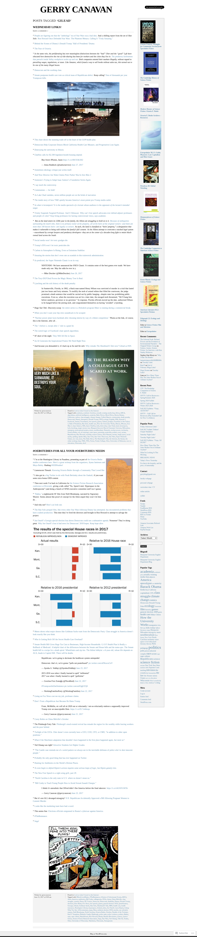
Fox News (85, 903)
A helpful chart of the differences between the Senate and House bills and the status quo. (88, 647)
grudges (110, 421)
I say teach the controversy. (45, 185)
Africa (118, 413)
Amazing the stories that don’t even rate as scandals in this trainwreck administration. (69, 255)
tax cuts (75, 439)
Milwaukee (126, 428)
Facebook (71, 421)
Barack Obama (150, 586)
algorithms (71, 415)
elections (70, 903)
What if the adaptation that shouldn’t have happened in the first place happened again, (79, 740)
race (119, 432)
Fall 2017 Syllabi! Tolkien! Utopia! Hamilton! (149, 431)
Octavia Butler (72, 432)
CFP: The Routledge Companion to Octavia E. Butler (148, 390)
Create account (145, 691)
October (108, 912)
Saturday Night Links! (148, 435)
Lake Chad (111, 426)
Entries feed (144, 697)
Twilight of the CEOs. (43, 732)
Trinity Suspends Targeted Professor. (49, 213)
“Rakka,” (38, 494)
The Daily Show (88, 439)
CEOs (104, 899)
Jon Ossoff (110, 908)
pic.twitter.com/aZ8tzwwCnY (101, 663)
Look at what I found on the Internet (86, 411)
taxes (80, 439)
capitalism (144, 593)
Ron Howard (81, 434)
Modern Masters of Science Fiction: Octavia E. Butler (150, 110)
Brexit (117, 415)
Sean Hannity (107, 434)
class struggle (85, 417)
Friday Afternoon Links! (148, 427)
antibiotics (81, 899)
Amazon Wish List (146, 528)
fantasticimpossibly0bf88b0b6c (151, 360)
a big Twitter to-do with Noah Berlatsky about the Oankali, (69, 475)
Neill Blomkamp (78, 912)
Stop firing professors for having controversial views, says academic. (78, 216)
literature (143, 630)
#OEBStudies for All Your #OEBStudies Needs (69, 450)
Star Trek (90, 436)
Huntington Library (81, 908)
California (71, 417)
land (117, 426)
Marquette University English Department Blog (150, 561)
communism (116, 417)
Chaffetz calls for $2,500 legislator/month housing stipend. (58, 155)
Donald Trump (93, 419)
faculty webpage (145, 479)
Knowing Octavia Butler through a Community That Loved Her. (78, 470)
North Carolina (90, 912)
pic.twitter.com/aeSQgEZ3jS (76, 686)
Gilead (104, 421)
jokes (104, 908)
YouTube (143, 519)
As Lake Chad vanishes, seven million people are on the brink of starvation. (65, 195)
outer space (93, 432)
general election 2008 (149, 612)
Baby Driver (100, 415)
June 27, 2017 (77, 165)
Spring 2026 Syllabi (147, 401)
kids (98, 426)
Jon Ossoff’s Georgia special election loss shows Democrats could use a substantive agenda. (71, 521)
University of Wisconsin (80, 921)
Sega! (36, 821)
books (142, 590)
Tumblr (142, 506)
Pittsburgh (95, 914)
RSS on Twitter (145, 515)
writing (157, 683)
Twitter (126, 918)
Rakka (126, 914)
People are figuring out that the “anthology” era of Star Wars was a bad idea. (65, 36)
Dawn (82, 901)
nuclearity (124, 430)
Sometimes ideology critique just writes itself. (53, 170)
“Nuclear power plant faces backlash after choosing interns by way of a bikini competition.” (71, 318)
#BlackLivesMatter (82, 897)
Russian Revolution (110, 916)
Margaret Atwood (97, 428)
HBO (110, 906)
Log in (142, 694)
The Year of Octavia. (42, 49)
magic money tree (84, 428)
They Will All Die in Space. (64, 336)
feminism (158, 606)
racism (124, 432)
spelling (75, 436)
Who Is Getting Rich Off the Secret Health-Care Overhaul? (58, 639)
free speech (92, 421)
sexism (114, 434)
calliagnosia (98, 899)
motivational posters (81, 430)
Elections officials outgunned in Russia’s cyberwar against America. (76, 811)
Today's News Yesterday (148, 460)
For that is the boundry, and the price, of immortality (151, 464)
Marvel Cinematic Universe (112, 428)
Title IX (120, 918)
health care (92, 424)
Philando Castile (85, 914)
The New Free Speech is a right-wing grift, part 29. (55, 773)
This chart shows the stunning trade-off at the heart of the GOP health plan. (65, 140)
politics (114, 432)
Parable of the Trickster (120, 912)
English (111, 419)
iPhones (123, 424)
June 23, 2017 (82, 668)
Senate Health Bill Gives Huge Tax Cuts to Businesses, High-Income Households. (67, 644)
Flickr (142, 517)
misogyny (71, 430)
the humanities (151, 673)
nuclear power (115, 430)
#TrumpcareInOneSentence (53, 686)
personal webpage (146, 483)
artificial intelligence (82, 415)
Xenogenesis (108, 921)
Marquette (155, 630)
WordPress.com (145, 702)
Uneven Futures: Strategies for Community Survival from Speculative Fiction (150, 46)
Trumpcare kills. (39, 78)
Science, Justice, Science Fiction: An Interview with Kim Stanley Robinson (151, 350)
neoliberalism (98, 430)
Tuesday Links (147, 362)
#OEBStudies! (57, 465)
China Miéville (117, 899)
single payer (122, 434)
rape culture (75, 916)
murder (115, 910)
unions (155, 676)
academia (79, 413)
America (75, 899)
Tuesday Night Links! (147, 437)
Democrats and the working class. (48, 70)
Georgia (70, 906)
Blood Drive (109, 415)
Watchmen (92, 921)
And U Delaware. (72, 213)
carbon (77, 417)
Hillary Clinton (156, 615)
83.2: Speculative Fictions (149, 311)
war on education (151, 678)
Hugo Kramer (145, 370)
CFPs (152, 593)
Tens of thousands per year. (116, 75)
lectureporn (123, 426)
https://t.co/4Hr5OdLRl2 (73, 160)
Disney (78, 419)
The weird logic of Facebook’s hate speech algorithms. (56, 331)
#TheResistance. (41, 816)
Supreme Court (154, 668)
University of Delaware (118, 441)
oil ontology (85, 432)
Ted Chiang (113, 918)
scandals (88, 434)
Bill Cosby (89, 899)
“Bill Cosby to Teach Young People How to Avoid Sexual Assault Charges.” (65, 783)
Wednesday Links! (47, 27)
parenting (101, 432)
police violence (112, 914)
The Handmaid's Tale (102, 439)
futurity (148, 609)
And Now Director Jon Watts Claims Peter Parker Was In (63, 175)
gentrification (123, 903)
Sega (99, 918)
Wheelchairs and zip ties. (75, 650)
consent (76, 901)
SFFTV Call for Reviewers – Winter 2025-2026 (150, 405)
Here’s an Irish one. (54, 505)
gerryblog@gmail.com (148, 474)
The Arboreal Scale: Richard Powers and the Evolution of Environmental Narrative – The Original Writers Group (150, 342)
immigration (153, 625)
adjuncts (152, 577)
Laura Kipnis (119, 908)
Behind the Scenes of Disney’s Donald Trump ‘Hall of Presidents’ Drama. (64, 44)
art (153, 583)
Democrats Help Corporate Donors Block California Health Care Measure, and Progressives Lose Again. (77, 145)
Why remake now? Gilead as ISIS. (109, 346)
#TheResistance (95, 897)
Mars (95, 910)
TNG (87, 441)
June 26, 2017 (76, 273)
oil (79, 432)
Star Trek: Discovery (101, 436)
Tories (92, 441)
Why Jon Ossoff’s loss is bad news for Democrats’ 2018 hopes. (63, 523)
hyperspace (92, 908)
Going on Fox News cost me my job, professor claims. (56, 696)
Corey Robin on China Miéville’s (51, 719)
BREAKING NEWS (147, 458)
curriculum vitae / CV (147, 487)
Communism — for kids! (44, 190)
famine (77, 421)
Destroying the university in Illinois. (49, 150)
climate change (95, 417)
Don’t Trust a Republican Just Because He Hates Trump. (57, 701)
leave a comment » (40, 31)
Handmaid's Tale (102, 906)
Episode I (122, 419)
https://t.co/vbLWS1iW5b (117, 788)
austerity (92, 415)
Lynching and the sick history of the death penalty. (55, 283)
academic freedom (89, 413)
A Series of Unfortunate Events (111, 897)
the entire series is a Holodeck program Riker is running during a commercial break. (96, 308)
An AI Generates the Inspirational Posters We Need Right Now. (60, 341)
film (142, 609)
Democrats (71, 419)
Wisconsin (78, 443)
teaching (143, 670)
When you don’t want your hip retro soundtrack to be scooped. (60, 313)
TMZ (83, 441)
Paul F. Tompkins (73, 914)
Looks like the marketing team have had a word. (54, 806)
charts (109, 899)
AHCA (122, 413)
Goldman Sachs (84, 906)
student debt (144, 667)
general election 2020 (110, 903)
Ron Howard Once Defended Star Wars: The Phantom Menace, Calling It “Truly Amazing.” (75, 39)
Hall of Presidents (75, 424)
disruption (84, 419)
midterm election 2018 (105, 910)
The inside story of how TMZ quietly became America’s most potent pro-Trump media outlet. (72, 200)
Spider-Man (83, 436)
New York (148, 637)
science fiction (97, 434)
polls (142, 651)
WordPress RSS (145, 510)
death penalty (125, 417)
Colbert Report (106, 417)
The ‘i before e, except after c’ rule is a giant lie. (54, 326)
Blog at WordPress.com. (98, 934)
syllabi (142, 496)
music (91, 430)
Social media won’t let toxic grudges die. (51, 240)
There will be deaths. (64, 653)
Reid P (142, 365)
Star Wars (112, 436)
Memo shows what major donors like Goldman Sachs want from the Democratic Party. (69, 631)
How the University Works (106, 424)
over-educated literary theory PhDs (148, 643)
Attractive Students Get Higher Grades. (69, 745)
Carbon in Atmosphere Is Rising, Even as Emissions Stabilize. (59, 250)
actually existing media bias (105, 413)
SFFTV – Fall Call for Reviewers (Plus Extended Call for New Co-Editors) (151, 416)
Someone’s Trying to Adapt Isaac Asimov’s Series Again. (62, 180)
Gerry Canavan (76, 9)
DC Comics (88, 901)
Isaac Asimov (77, 426)
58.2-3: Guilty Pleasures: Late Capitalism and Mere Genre (150, 155)
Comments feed (145, 699)
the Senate (121, 439)
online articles (145, 491)
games (99, 421)
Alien (69, 899)
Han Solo (85, 424)
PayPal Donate (145, 530)
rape (69, 916)
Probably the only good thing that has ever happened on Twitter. (60, 758)
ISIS (83, 426)
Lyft (69, 428)
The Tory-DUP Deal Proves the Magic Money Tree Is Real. (58, 278)
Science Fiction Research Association (85, 918)
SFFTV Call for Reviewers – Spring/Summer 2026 (150, 397)
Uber (107, 441)
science (119, 916)
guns (160, 612)
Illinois (118, 424)
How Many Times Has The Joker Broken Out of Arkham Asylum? (150, 377)
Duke (142, 606)
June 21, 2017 (77, 714)
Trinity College (100, 441)
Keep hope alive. (97, 523)
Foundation (84, 421)
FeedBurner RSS (146, 508)
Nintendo (107, 430)
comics (153, 600)
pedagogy (144, 648)
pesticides (108, 432)
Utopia (142, 678)
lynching (74, 428)
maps (90, 910)
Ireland (99, 908)
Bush (147, 590)
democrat (96, 901)
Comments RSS (145, 512)
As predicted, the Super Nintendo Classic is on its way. (56, 260)
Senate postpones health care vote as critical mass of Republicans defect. (63, 75)
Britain (121, 415)
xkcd (84, 443)
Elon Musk (78, 903)
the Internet (113, 439)
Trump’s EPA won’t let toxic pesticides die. (52, 245)
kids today (103, 426)
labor (158, 628)
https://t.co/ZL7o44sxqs (80, 709)
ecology (105, 419)
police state (103, 914)
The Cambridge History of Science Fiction (149, 79)
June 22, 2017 (80, 681)
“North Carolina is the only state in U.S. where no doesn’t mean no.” (62, 778)
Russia (100, 916)
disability (111, 901)
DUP (100, 419)
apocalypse (146, 583)
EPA (116, 419)
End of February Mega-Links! (148, 366)
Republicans (72, 434)
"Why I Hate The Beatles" (150, 356)
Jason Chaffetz (91, 426)
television (150, 670)
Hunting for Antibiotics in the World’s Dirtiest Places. (56, 763)
